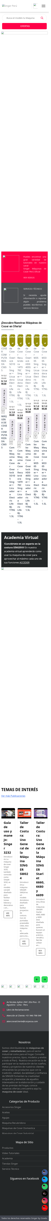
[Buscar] (42, 18)
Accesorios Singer (11, 1107)
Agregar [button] (4, 397)
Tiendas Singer (10, 1163)
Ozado (44, 1218)
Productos (7, 1147)
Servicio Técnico (10, 1168)
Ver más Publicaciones (13, 795)
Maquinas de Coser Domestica (18, 1128)
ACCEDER (24, 562)
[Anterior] (37, 979)
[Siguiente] (45, 979)
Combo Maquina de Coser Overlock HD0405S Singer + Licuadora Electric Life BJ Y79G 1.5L (28, 477)
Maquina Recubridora (14, 1122)
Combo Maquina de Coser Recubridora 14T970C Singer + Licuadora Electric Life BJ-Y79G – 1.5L (20, 486)
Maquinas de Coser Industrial (18, 1133)
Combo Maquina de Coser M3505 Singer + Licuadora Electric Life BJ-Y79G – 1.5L (36, 472)
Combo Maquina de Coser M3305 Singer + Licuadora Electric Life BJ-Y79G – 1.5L (44, 472)
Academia (7, 1158)
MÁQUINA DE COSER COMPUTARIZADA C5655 (4, 432)
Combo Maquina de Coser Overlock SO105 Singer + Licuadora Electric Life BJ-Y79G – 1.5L (12, 482)
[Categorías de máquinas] (34, 6)
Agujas (5, 1117)
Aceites (6, 1112)
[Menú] (43, 6)
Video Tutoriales (10, 1153)
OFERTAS (25, 26)
